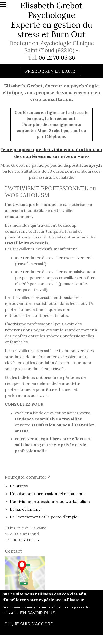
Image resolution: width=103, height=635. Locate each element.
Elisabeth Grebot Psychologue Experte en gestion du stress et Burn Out (51, 19)
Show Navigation (6, 6)
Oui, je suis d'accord (29, 624)
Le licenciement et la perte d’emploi (44, 516)
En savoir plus (38, 613)
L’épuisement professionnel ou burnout (47, 493)
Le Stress (19, 485)
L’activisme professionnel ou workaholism (50, 501)
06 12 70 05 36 (57, 57)
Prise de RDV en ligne (50, 71)
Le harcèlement (25, 509)
